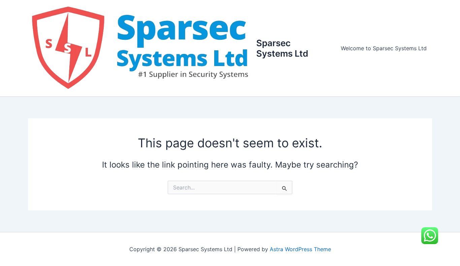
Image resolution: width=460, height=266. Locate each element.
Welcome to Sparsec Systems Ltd (384, 48)
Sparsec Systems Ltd (282, 48)
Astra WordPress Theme (300, 249)
